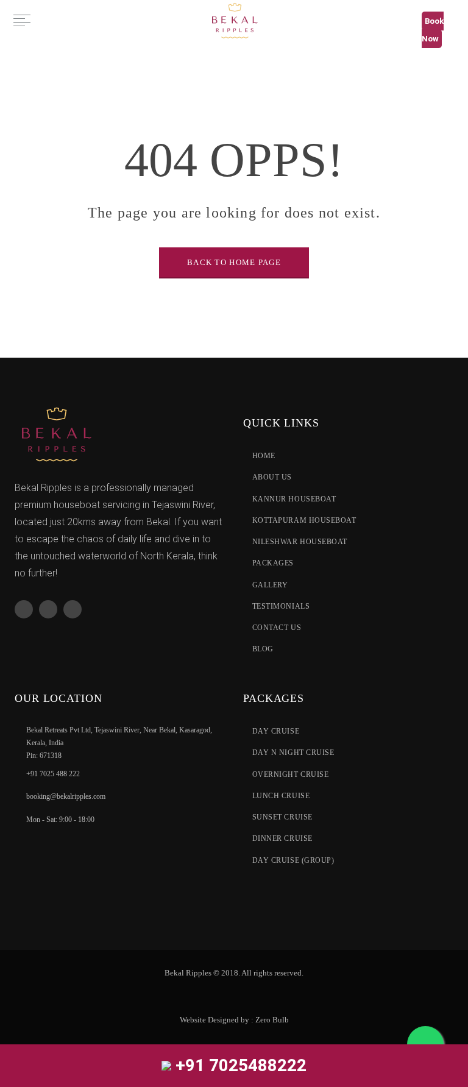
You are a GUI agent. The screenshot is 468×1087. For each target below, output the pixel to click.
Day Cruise (275, 731)
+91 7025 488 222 (53, 774)
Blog (263, 649)
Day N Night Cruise (293, 752)
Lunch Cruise (281, 795)
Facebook (24, 609)
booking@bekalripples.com (65, 797)
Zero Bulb (272, 1019)
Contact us (276, 627)
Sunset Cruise (282, 817)
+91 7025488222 (239, 1065)
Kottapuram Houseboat (304, 520)
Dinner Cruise (282, 838)
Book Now (433, 29)
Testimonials (281, 606)
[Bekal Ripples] (233, 20)
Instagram (72, 609)
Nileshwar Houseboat (299, 541)
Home (263, 455)
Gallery (270, 585)
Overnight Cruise (290, 774)
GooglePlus (48, 609)
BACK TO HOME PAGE (234, 262)
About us (272, 477)
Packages (273, 563)
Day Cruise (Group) (293, 860)
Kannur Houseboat (294, 499)
